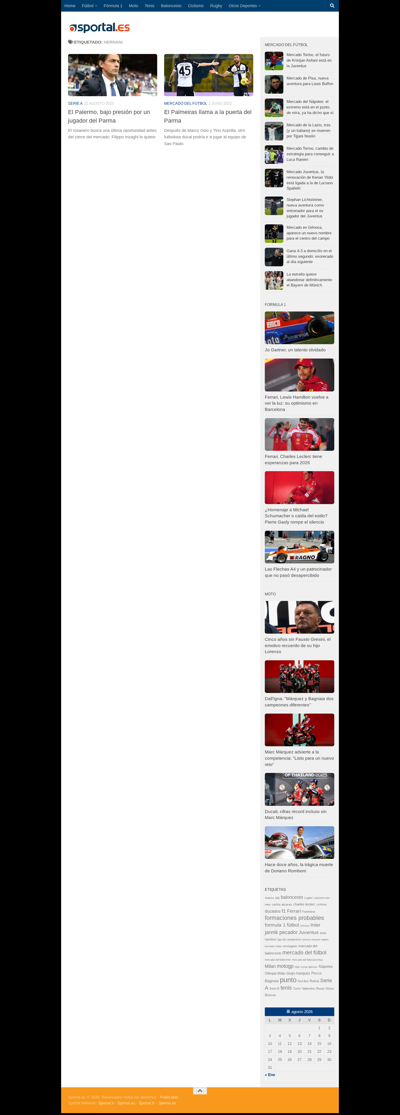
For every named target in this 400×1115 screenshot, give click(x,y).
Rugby (216, 5)
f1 (284, 911)
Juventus (309, 932)
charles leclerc (304, 904)
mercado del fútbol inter (278, 959)
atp (277, 897)
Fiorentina (308, 911)
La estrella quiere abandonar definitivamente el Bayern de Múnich (309, 279)
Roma (314, 981)
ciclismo (321, 904)
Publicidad (169, 1097)
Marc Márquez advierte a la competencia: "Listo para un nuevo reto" (299, 758)
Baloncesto (171, 5)
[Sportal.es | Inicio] (99, 28)
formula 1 (275, 925)
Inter (315, 925)
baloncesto (292, 897)
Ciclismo (196, 5)
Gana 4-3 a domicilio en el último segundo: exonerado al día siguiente (310, 256)
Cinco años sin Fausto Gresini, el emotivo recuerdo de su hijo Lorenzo (298, 645)
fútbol (293, 925)
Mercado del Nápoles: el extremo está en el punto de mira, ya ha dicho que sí (310, 107)
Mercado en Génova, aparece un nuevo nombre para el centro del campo (309, 233)
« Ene (270, 1075)
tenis (286, 988)
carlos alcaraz (282, 904)
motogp (285, 966)
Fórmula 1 (113, 5)
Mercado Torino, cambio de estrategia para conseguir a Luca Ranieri (310, 154)
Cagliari (308, 897)
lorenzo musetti (311, 939)
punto (288, 980)
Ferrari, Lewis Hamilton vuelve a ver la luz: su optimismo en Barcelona (296, 403)
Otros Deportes (243, 5)
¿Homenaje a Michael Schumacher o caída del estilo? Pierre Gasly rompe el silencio (296, 515)
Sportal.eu (126, 1103)
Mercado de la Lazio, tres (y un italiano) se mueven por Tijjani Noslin (309, 130)
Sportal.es (167, 1103)
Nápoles (326, 966)
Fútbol (88, 5)
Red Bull (303, 981)
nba (297, 967)
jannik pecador (281, 932)
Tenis (149, 5)
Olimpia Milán (275, 973)
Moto (133, 5)
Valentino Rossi (313, 988)
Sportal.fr (147, 1103)
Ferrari (294, 911)
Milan (270, 966)
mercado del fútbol (185, 103)
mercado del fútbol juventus (307, 959)
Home (69, 5)
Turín (297, 988)
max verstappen (286, 946)
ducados (273, 911)
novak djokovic (309, 967)
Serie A (75, 103)
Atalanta (269, 897)
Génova (304, 925)
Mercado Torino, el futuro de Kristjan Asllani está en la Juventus (309, 60)
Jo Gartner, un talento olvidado (295, 349)
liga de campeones (289, 939)
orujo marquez (298, 973)
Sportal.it (106, 1103)
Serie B (274, 988)
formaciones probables (294, 918)
